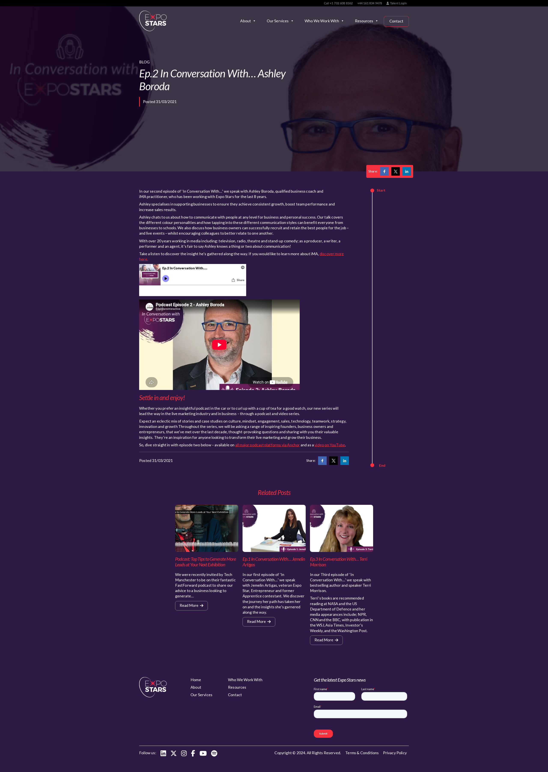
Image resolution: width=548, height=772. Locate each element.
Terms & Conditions (362, 752)
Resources (364, 20)
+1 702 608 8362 (341, 3)
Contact (396, 21)
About (245, 20)
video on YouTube (329, 444)
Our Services (278, 20)
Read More (189, 605)
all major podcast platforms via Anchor (267, 444)
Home (196, 679)
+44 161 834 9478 (369, 3)
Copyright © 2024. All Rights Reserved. (307, 752)
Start (381, 190)
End (382, 465)
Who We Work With (322, 20)
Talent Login (398, 3)
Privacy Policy (395, 752)
